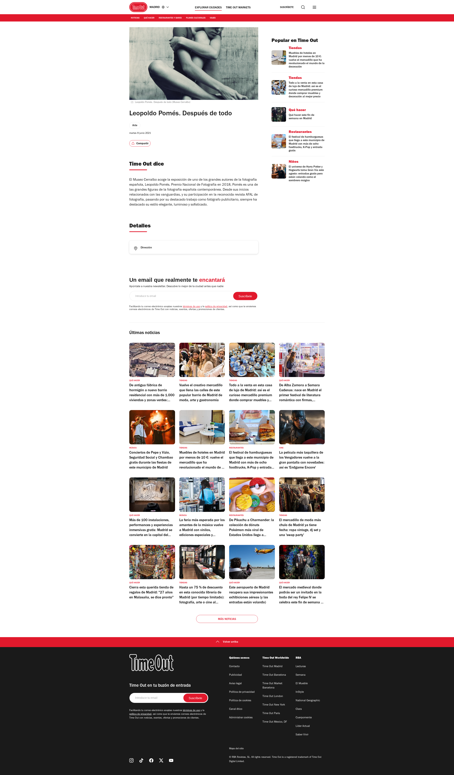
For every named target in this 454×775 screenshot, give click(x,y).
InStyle (300, 692)
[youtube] (171, 760)
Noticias (135, 18)
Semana (300, 675)
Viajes (213, 18)
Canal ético (235, 709)
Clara (299, 709)
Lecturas (301, 666)
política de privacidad (216, 307)
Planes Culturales (196, 18)
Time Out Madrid (272, 666)
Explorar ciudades (208, 7)
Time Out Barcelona (274, 675)
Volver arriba (230, 642)
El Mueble (302, 683)
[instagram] (131, 760)
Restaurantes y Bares (170, 18)
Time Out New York (273, 705)
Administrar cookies (241, 717)
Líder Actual (303, 726)
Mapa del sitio (236, 749)
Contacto (234, 666)
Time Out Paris (271, 713)
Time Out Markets (238, 7)
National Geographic (308, 700)
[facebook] (151, 760)
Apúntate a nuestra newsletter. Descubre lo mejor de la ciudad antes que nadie (176, 286)
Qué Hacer (149, 18)
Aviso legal (235, 683)
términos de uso (191, 307)
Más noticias (227, 619)
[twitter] (161, 760)
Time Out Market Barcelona (272, 685)
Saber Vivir (302, 734)
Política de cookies (240, 700)
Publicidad (235, 675)
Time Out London (272, 696)
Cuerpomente (304, 717)
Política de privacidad (242, 692)
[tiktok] (141, 760)
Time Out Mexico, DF (274, 722)
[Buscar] (303, 7)
